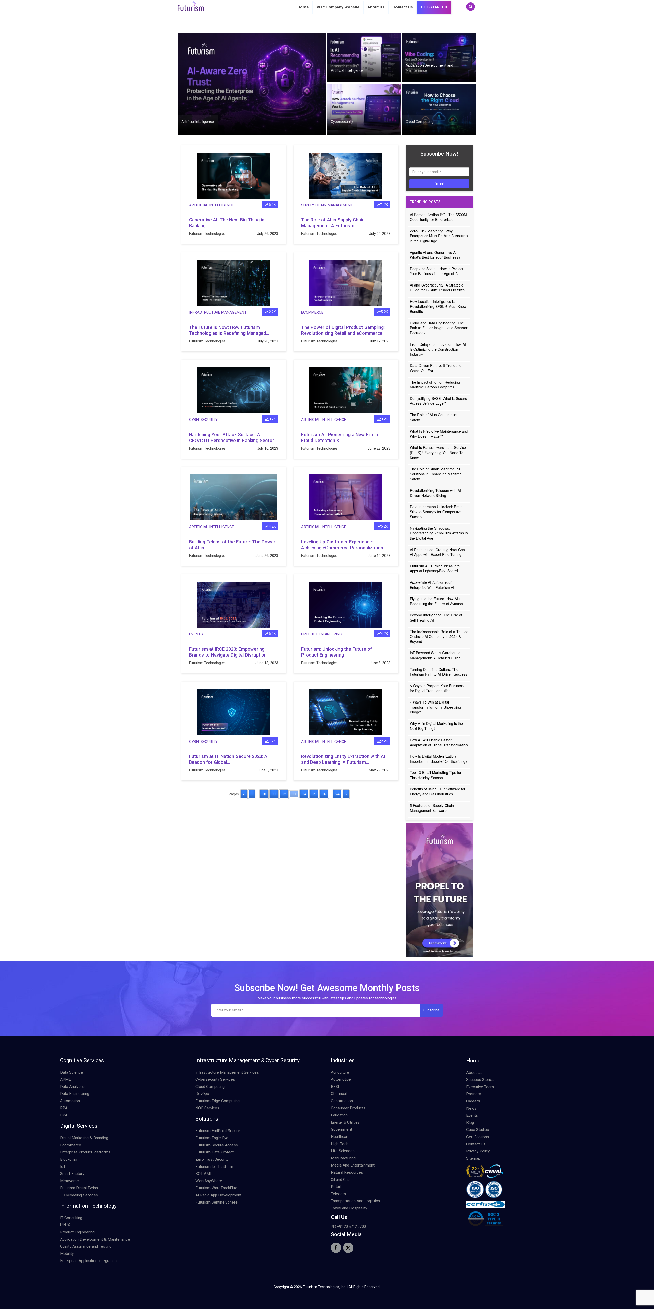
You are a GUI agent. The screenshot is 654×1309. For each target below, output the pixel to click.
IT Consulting (71, 1218)
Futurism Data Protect (214, 1152)
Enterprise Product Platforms (85, 1152)
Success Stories (480, 1079)
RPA (63, 1108)
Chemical (339, 1093)
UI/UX (65, 1225)
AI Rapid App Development (218, 1195)
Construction (342, 1101)
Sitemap (473, 1158)
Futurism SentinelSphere (216, 1202)
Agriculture (340, 1072)
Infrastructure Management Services (227, 1072)
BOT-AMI (203, 1173)
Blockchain (69, 1159)
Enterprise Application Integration (88, 1260)
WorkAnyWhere (208, 1181)
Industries (343, 1060)
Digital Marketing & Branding (84, 1138)
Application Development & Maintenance (95, 1239)
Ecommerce (312, 312)
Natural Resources (347, 1172)
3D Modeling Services (79, 1195)
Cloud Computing (420, 122)
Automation (70, 1101)
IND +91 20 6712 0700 (348, 1226)
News (471, 1108)
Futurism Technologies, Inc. (324, 1287)
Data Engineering (74, 1093)
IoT (63, 1166)
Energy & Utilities (345, 1122)
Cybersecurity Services (215, 1079)
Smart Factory (72, 1173)
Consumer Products (348, 1108)
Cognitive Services (82, 1060)
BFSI (335, 1086)
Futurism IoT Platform (214, 1166)
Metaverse (69, 1181)
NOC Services (207, 1108)
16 (324, 794)
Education (339, 1115)
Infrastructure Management (218, 312)
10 (264, 794)
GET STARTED (434, 7)
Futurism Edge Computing (217, 1101)
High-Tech (339, 1143)
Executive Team (480, 1087)
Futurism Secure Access (216, 1145)
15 (314, 794)
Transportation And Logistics (355, 1201)
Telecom (338, 1194)
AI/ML (65, 1079)
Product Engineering (321, 634)
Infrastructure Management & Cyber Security (247, 1060)
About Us (375, 7)
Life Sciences (343, 1151)
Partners (473, 1094)
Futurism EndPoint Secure (217, 1130)
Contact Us (402, 7)
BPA (63, 1115)
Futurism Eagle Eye (211, 1138)
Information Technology (88, 1206)
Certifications (477, 1137)
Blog (470, 1122)
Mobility (67, 1253)
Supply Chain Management (327, 205)
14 (304, 794)
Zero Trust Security (211, 1159)
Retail (336, 1186)
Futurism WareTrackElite (216, 1188)
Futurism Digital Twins (79, 1188)
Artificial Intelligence (197, 122)
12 (284, 794)
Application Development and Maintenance (429, 68)
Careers (473, 1101)
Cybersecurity (342, 122)
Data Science (71, 1072)
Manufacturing (343, 1158)
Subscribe (431, 1010)
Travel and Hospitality (349, 1208)
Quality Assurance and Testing (85, 1246)
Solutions (206, 1119)
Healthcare (340, 1136)
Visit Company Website (338, 7)
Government (341, 1129)
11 (274, 794)
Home (303, 7)
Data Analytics (72, 1086)
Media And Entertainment (353, 1165)
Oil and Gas (340, 1179)
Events (196, 634)
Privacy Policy (478, 1151)
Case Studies (477, 1129)
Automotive (341, 1079)
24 (337, 794)
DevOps (202, 1093)
